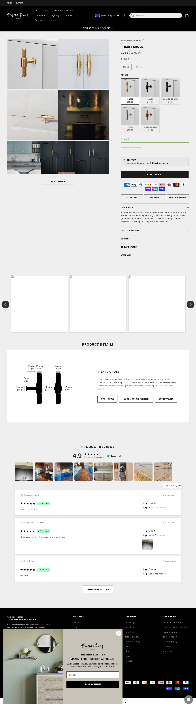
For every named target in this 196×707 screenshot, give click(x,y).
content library (132, 642)
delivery (77, 622)
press (127, 646)
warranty (167, 651)
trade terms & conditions (176, 627)
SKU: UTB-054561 (131, 40)
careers (128, 656)
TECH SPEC (132, 197)
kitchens (129, 661)
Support (19, 3)
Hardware (40, 15)
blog (127, 651)
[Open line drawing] (43, 386)
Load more (58, 181)
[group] (24, 471)
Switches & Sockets (64, 11)
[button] (39, 303)
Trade (9, 3)
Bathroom (40, 20)
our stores (130, 627)
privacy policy (170, 632)
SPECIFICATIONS (178, 197)
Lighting (55, 15)
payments (168, 646)
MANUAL (154, 197)
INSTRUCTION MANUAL (136, 399)
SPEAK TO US (165, 399)
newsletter (130, 632)
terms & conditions (173, 622)
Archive (55, 20)
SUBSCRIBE (93, 684)
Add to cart (155, 174)
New (45, 11)
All (36, 11)
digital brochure (133, 637)
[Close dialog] (118, 633)
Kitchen (69, 15)
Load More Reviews (98, 589)
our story (129, 622)
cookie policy (170, 637)
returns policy (170, 642)
